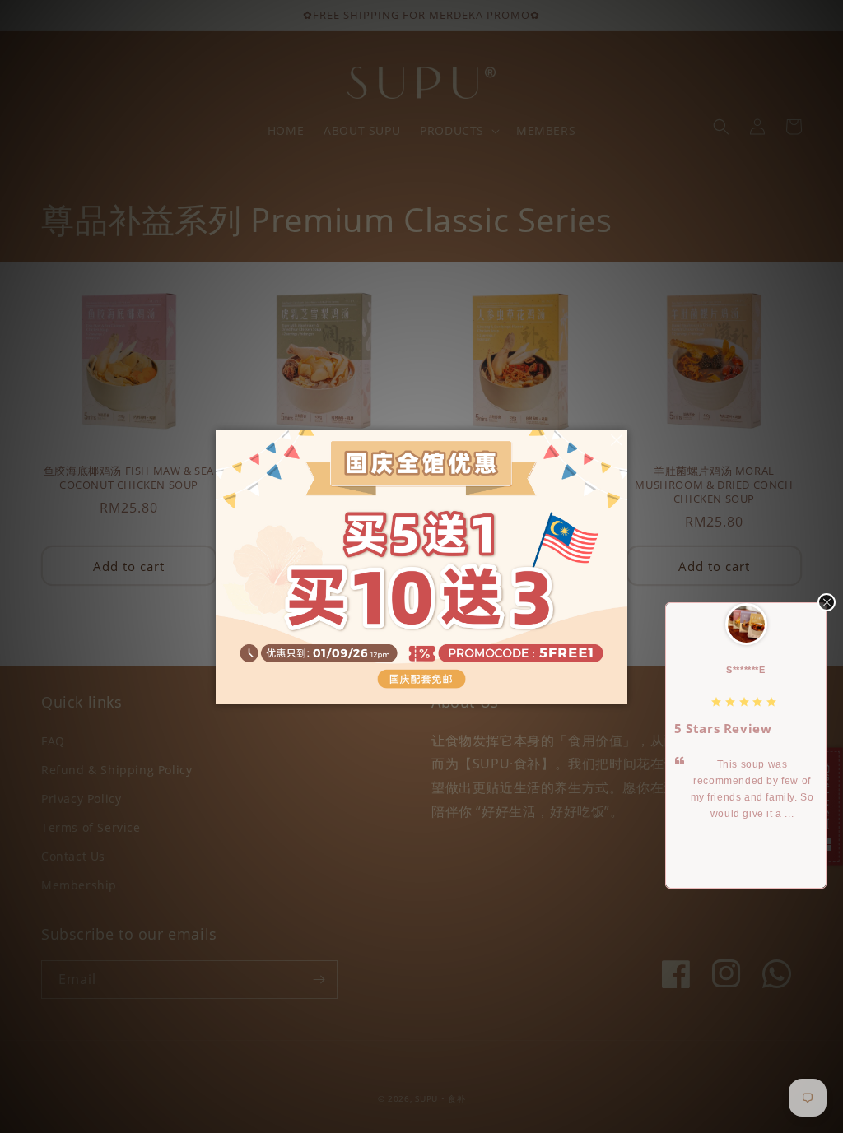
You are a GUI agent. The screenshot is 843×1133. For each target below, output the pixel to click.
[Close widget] (826, 602)
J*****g (748, 670)
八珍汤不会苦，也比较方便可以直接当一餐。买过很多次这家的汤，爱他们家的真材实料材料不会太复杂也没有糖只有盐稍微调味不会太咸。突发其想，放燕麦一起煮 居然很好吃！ (754, 814)
